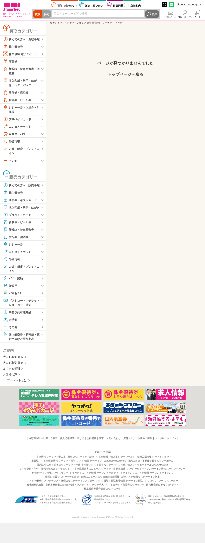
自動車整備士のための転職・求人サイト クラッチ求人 (74, 484)
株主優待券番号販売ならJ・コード (102, 488)
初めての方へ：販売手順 (24, 185)
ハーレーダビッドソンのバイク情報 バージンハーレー (156, 468)
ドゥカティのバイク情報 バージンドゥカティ (94, 472)
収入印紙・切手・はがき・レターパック (23, 83)
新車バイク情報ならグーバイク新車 (140, 476)
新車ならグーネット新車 (81, 456)
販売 (46, 14)
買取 (37, 14)
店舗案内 (135, 5)
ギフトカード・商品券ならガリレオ (125, 484)
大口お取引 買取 (13, 356)
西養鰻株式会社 (35, 484)
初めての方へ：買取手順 (24, 39)
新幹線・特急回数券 (21, 229)
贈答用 (13, 285)
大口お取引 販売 (13, 362)
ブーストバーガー (168, 480)
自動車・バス (17, 134)
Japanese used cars (115, 460)
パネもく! (15, 293)
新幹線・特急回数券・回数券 (24, 71)
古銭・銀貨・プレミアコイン (24, 151)
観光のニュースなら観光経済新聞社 (100, 476)
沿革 (101, 438)
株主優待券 (16, 46)
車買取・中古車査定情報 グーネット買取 (53, 460)
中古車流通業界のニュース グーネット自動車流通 (98, 468)
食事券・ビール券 (20, 99)
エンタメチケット (20, 126)
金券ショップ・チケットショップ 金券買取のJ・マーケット (82, 22)
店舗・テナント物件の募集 (137, 438)
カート (198, 17)
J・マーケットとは (15, 380)
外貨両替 (118, 5)
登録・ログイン (185, 17)
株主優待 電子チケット (23, 54)
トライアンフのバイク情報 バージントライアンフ (147, 472)
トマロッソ (151, 480)
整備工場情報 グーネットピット (154, 456)
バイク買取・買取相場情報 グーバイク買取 (119, 480)
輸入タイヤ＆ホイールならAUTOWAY (148, 464)
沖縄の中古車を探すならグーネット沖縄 (58, 464)
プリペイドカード (20, 119)
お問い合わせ (171, 17)
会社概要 (91, 438)
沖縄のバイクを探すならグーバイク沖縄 (104, 464)
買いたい (95, 5)
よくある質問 (11, 368)
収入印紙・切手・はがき (24, 207)
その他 (13, 160)
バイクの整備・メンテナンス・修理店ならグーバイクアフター (60, 480)
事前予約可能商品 (20, 312)
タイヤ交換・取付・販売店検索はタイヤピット (44, 468)
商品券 (13, 61)
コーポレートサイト (165, 438)
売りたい (67, 5)
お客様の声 (10, 374)
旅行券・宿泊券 (18, 92)
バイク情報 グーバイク (89, 460)
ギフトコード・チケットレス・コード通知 (24, 303)
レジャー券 (16, 244)
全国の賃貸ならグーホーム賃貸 (62, 476)
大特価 (13, 319)
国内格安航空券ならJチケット (162, 484)
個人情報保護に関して (72, 438)
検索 (155, 14)
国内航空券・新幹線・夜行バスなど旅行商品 (24, 336)
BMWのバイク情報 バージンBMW (49, 472)
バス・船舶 (16, 278)
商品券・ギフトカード (23, 200)
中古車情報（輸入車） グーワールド (115, 456)
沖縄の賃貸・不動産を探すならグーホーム (151, 460)
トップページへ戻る (126, 74)
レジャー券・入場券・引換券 (24, 109)
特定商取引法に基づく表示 (43, 438)
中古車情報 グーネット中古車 (50, 456)
